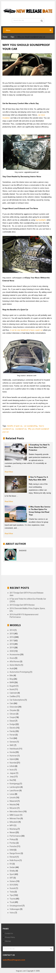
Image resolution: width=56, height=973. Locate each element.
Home (5, 37)
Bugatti (13, 686)
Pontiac (13, 843)
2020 (12, 651)
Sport (12, 874)
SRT (11, 878)
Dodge (12, 724)
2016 (12, 637)
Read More (9, 472)
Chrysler (13, 710)
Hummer (13, 756)
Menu (8, 30)
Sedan (12, 867)
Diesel (12, 721)
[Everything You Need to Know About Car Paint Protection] (16, 452)
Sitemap (8, 941)
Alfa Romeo (15, 661)
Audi (11, 668)
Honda (12, 752)
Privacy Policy (10, 937)
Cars (11, 703)
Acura (12, 658)
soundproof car (20, 429)
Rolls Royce (14, 860)
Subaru (13, 881)
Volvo (12, 913)
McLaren (13, 808)
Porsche (13, 846)
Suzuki (12, 888)
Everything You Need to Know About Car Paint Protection (39, 447)
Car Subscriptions (17, 700)
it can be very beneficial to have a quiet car (26, 330)
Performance (15, 836)
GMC (12, 745)
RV (11, 864)
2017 (12, 641)
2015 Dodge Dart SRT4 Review (22, 605)
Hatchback (14, 749)
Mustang (13, 829)
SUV (11, 885)
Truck (12, 902)
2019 (12, 648)
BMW (12, 682)
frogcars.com (21, 971)
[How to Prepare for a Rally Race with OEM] (16, 484)
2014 (12, 630)
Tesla (12, 892)
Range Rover (15, 853)
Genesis (13, 742)
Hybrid (12, 759)
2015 (12, 634)
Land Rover (14, 791)
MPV (12, 825)
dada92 (22, 550)
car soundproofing (30, 426)
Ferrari (12, 735)
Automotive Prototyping (19, 672)
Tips (12, 37)
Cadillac (13, 696)
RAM (12, 850)
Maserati (13, 801)
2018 (12, 644)
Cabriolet (13, 693)
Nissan (12, 832)
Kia (11, 780)
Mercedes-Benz (16, 811)
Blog (11, 679)
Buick (12, 689)
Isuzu (12, 770)
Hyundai (13, 763)
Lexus (12, 794)
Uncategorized (16, 906)
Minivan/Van (15, 818)
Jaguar (12, 773)
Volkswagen (15, 909)
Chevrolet (14, 707)
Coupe (12, 717)
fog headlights (41, 220)
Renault (13, 857)
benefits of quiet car (14, 426)
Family (12, 731)
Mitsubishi (14, 822)
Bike (11, 675)
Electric (13, 728)
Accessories (15, 654)
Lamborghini (15, 787)
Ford (11, 738)
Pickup (12, 839)
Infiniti (12, 766)
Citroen (13, 714)
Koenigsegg (14, 784)
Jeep (12, 777)
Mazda (12, 804)
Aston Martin (15, 665)
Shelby (12, 871)
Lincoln (12, 798)
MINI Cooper (15, 815)
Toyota (12, 899)
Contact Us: (9, 933)
